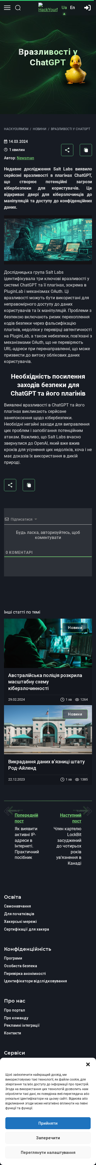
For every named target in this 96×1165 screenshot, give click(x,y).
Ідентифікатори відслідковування (35, 981)
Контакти (12, 1033)
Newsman (25, 158)
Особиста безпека (20, 966)
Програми (13, 958)
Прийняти (48, 1123)
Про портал (14, 1010)
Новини (75, 628)
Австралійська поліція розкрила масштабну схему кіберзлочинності (45, 682)
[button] (88, 1064)
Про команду (16, 1018)
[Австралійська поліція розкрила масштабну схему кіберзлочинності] (48, 643)
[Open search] (18, 8)
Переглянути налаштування (48, 1152)
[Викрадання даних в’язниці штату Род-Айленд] (48, 730)
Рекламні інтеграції (22, 1025)
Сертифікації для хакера (26, 929)
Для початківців (19, 914)
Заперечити (48, 1138)
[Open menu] (7, 8)
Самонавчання (17, 906)
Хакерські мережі (20, 921)
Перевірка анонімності (25, 973)
